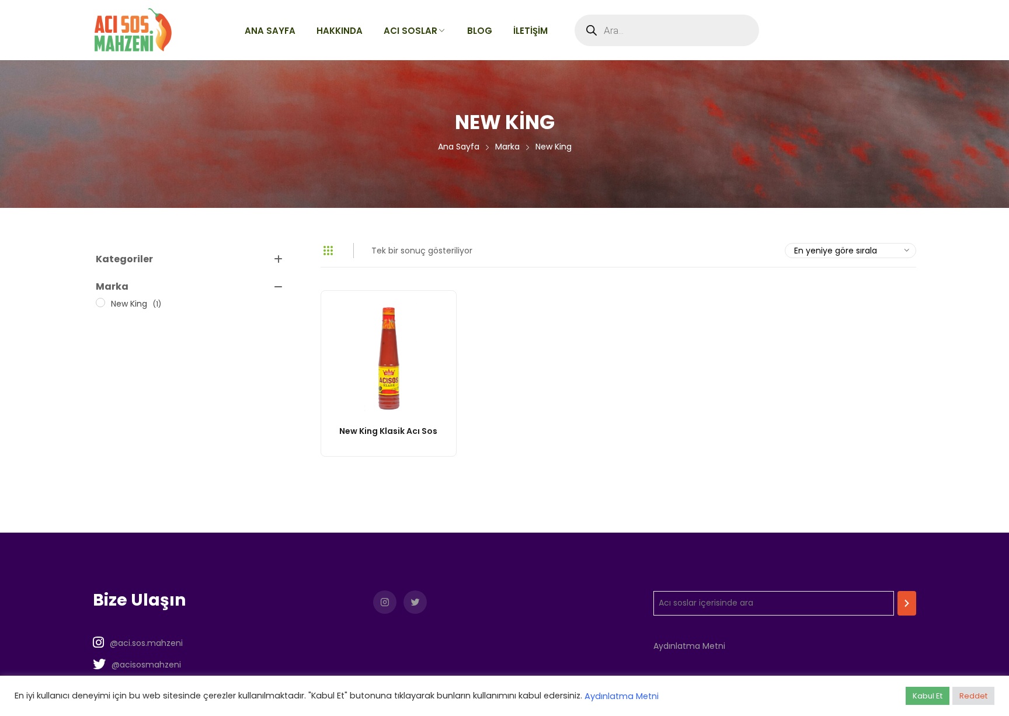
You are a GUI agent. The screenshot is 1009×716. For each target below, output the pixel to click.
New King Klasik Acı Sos (388, 431)
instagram (384, 602)
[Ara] (906, 603)
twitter (415, 602)
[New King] (100, 302)
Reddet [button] (973, 695)
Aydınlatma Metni (689, 646)
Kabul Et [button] (927, 695)
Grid (328, 250)
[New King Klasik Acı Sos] (388, 358)
